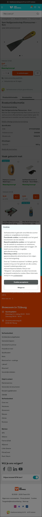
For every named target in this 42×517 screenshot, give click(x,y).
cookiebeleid (17, 275)
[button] (21, 282)
